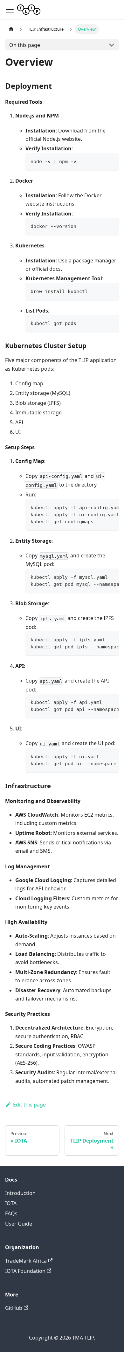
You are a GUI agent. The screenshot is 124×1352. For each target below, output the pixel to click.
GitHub (13, 1307)
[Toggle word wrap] (99, 507)
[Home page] (11, 29)
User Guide (18, 1223)
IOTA (11, 1203)
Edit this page (29, 1104)
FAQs (11, 1213)
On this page (24, 45)
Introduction (20, 1193)
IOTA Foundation (25, 1270)
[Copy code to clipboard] (111, 160)
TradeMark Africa (26, 1260)
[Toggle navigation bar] (10, 9)
